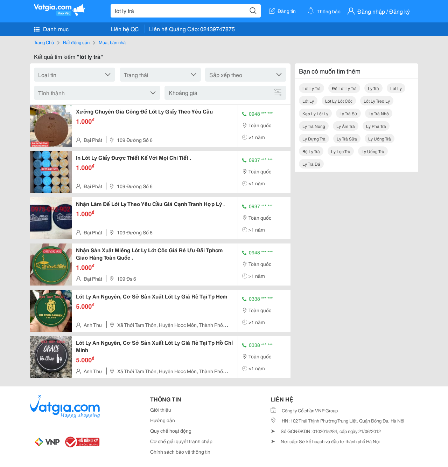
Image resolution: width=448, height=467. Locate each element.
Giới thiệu (160, 409)
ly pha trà (376, 126)
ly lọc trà (340, 151)
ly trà (373, 88)
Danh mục (55, 29)
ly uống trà (379, 139)
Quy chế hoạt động (170, 430)
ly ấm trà (345, 126)
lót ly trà (311, 88)
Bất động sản (76, 42)
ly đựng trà (314, 139)
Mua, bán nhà (112, 42)
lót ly (396, 88)
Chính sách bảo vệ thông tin (180, 451)
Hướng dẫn (162, 420)
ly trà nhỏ (379, 113)
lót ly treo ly (377, 101)
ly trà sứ (348, 113)
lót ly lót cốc (338, 101)
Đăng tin (287, 10)
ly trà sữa (347, 139)
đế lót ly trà (344, 88)
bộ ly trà (311, 151)
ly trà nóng (313, 126)
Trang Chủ (44, 42)
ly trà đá (311, 164)
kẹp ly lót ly (315, 113)
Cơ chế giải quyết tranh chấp (181, 441)
